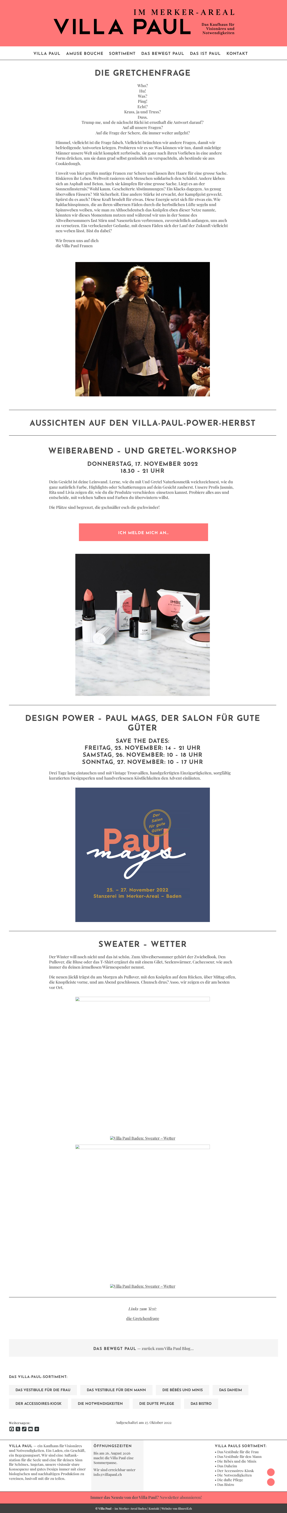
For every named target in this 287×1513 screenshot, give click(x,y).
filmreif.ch (185, 1508)
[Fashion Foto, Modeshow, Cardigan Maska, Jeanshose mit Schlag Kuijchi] (142, 999)
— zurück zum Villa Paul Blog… (143, 1348)
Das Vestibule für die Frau (238, 1451)
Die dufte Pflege (230, 1479)
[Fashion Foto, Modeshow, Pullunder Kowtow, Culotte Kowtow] (142, 1146)
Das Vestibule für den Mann (239, 1456)
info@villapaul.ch (107, 1474)
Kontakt (154, 1508)
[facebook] (271, 1472)
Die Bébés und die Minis (236, 1461)
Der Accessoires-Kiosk (235, 1470)
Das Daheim (227, 1466)
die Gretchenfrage (142, 1318)
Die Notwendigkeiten (234, 1475)
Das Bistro (225, 1484)
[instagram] (271, 1482)
